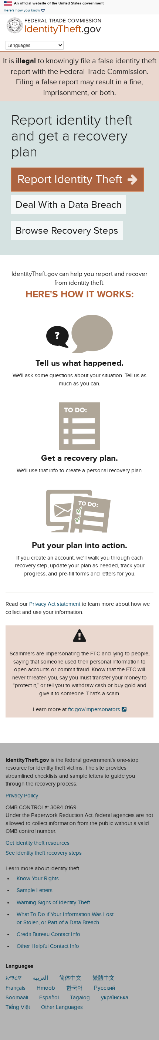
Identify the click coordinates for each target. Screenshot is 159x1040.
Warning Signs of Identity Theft (53, 902)
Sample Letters (35, 890)
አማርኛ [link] (14, 978)
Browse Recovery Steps (67, 230)
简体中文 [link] (70, 978)
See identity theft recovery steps (44, 853)
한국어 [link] (74, 988)
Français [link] (16, 988)
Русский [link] (104, 988)
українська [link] (114, 997)
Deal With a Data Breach (69, 204)
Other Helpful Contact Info (48, 946)
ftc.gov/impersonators (94, 709)
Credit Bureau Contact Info (48, 934)
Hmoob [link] (46, 988)
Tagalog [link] (80, 997)
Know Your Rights (38, 878)
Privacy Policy (22, 795)
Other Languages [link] (62, 1007)
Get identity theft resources (38, 843)
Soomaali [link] (17, 997)
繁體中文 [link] (103, 978)
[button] (25, 10)
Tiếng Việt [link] (18, 1007)
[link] (79, 25)
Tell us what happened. (79, 363)
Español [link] (49, 997)
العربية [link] (40, 978)
